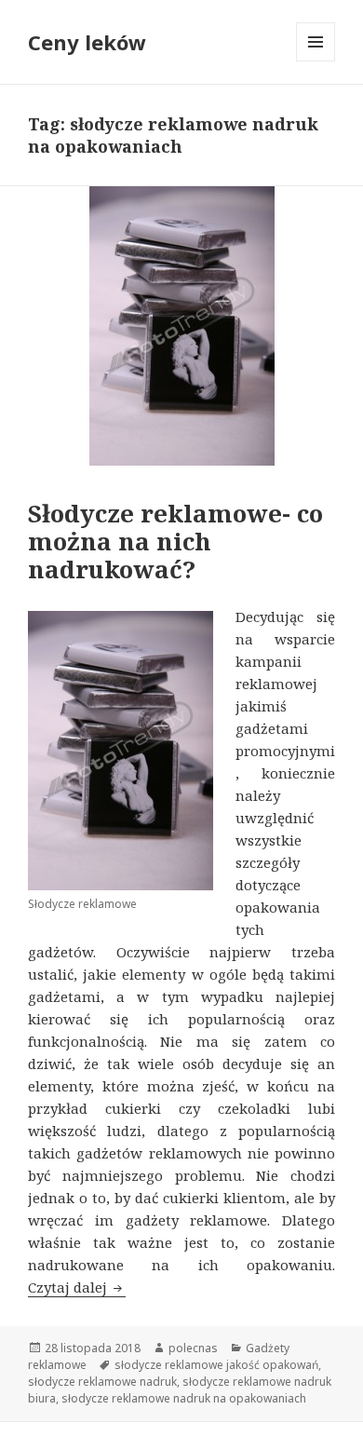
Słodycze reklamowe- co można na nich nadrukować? (175, 541)
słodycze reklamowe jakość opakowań (216, 1365)
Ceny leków (87, 42)
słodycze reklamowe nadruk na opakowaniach (183, 1398)
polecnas (193, 1348)
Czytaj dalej (77, 1287)
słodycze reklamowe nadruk (102, 1381)
